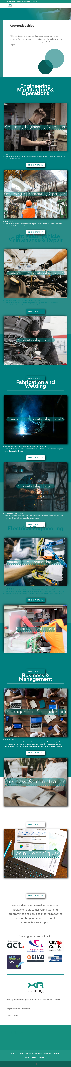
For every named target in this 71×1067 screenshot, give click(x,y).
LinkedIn (56, 1053)
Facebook (38, 1053)
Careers (20, 1053)
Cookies (12, 1053)
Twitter (27, 1057)
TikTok (34, 1057)
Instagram (47, 1053)
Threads (41, 1057)
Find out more (35, 165)
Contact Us (29, 1053)
